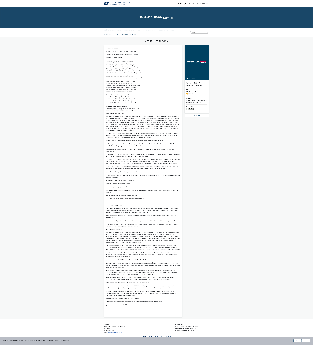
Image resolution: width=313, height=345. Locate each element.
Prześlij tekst (197, 115)
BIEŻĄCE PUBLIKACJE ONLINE (112, 30)
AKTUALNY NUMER (129, 30)
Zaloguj (194, 3)
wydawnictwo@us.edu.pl (115, 332)
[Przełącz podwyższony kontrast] (185, 3)
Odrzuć (297, 340)
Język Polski (204, 3)
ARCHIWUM (140, 30)
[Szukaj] (207, 32)
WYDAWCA (125, 34)
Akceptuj (306, 340)
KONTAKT (133, 34)
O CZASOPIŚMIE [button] (151, 30)
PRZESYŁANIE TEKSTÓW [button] (111, 34)
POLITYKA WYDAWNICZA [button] (166, 30)
